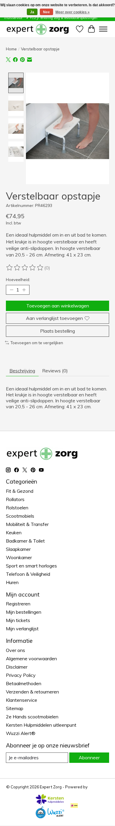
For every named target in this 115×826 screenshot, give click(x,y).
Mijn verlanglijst (22, 629)
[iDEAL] (74, 806)
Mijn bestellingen (23, 612)
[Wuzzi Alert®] (50, 816)
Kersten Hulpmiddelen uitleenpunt (41, 725)
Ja (32, 12)
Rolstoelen (17, 508)
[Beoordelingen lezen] (25, 267)
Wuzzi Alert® (20, 733)
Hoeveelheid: (18, 279)
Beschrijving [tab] (22, 371)
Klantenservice (21, 700)
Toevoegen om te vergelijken (36, 342)
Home (11, 49)
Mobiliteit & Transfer (27, 524)
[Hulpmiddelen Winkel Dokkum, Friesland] (37, 29)
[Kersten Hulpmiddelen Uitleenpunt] (50, 803)
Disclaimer (16, 667)
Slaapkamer (18, 549)
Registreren (18, 604)
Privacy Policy (21, 675)
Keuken (14, 532)
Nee (46, 12)
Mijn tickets (18, 620)
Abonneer (89, 757)
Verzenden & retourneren (32, 692)
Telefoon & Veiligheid (28, 574)
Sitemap (14, 708)
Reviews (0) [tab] (55, 371)
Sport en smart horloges (31, 566)
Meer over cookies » (72, 12)
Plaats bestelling (57, 331)
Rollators (15, 499)
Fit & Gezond (19, 491)
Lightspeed (98, 786)
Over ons (15, 650)
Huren (12, 582)
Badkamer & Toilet (25, 541)
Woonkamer (19, 557)
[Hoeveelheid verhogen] (24, 290)
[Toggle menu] (103, 29)
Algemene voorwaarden (31, 658)
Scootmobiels (20, 516)
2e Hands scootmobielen (32, 717)
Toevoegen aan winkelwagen (57, 306)
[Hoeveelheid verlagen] (11, 290)
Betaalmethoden (23, 683)
